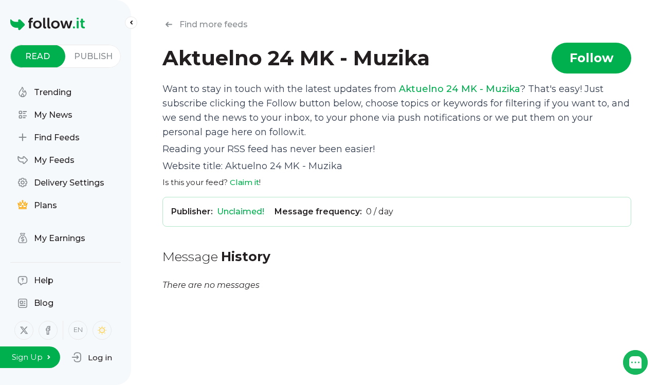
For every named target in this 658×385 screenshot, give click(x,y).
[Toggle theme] (102, 330)
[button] (91, 357)
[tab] (37, 56)
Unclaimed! (240, 211)
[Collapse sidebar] (131, 22)
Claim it (244, 182)
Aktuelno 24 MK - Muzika (459, 89)
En (78, 329)
